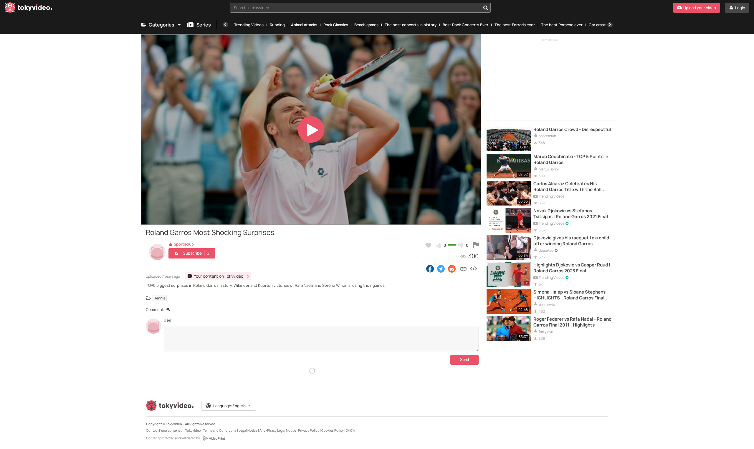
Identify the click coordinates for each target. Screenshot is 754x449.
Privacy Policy (308, 430)
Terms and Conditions (220, 430)
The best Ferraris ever (515, 24)
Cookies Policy (332, 430)
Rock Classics (335, 24)
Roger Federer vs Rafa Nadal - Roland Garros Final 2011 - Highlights (572, 322)
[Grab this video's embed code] (473, 268)
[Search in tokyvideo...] (486, 8)
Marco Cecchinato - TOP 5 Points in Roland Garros (570, 159)
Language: (229, 405)
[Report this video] (476, 245)
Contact (152, 430)
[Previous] (225, 24)
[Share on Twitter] (441, 268)
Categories (161, 24)
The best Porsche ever (562, 24)
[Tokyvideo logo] (28, 8)
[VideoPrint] (213, 438)
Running (277, 24)
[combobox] (360, 8)
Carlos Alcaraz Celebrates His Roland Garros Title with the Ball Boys (567, 187)
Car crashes (600, 24)
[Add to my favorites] (428, 245)
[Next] (610, 24)
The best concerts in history (410, 24)
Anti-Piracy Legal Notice (277, 430)
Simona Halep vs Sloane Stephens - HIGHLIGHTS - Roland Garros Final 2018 (570, 295)
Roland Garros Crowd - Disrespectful (572, 129)
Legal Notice (248, 430)
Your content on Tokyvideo (181, 430)
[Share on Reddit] (452, 268)
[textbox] (355, 7)
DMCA (350, 430)
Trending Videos (249, 24)
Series (203, 24)
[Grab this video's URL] (463, 268)
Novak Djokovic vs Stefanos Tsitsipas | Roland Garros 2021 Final (570, 214)
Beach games (366, 24)
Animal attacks (304, 24)
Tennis (159, 298)
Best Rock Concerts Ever (465, 24)
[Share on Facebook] (430, 268)
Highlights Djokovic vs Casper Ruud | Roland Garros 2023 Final (571, 268)
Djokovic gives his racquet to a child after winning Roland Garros (571, 241)
